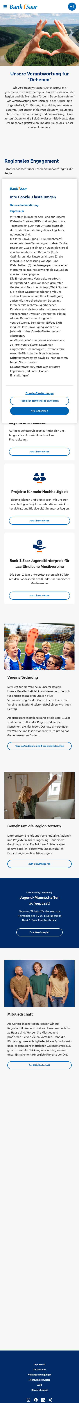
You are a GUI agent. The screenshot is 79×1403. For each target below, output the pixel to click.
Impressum (39, 1364)
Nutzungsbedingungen (39, 1374)
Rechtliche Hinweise (39, 1379)
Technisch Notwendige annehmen (39, 400)
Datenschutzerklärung (24, 205)
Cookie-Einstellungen (40, 393)
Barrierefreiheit (39, 1390)
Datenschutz (39, 1369)
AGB (39, 1385)
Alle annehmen (39, 410)
